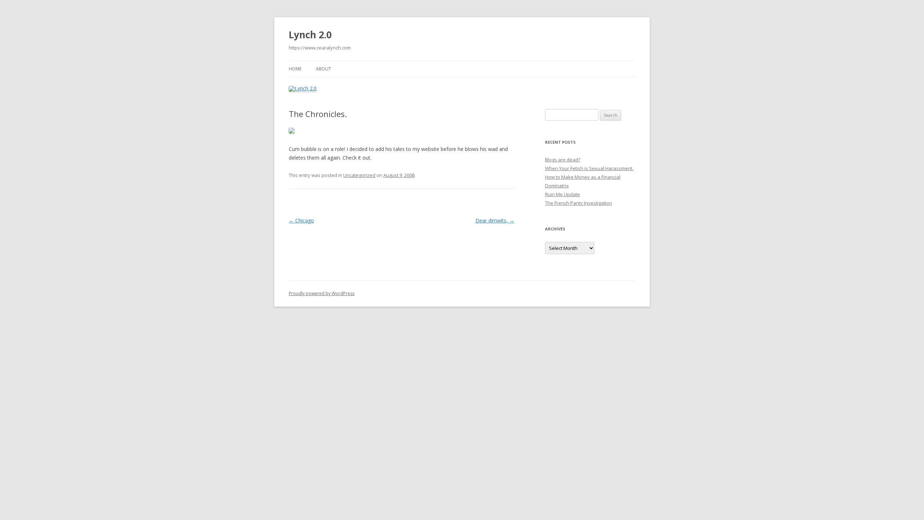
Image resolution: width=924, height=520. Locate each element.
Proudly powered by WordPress (321, 293)
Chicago (301, 220)
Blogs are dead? (562, 159)
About (323, 69)
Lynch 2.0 (310, 34)
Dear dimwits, (494, 220)
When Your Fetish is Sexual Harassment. (589, 168)
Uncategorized (359, 175)
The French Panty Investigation (578, 203)
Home (295, 69)
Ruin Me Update (562, 194)
